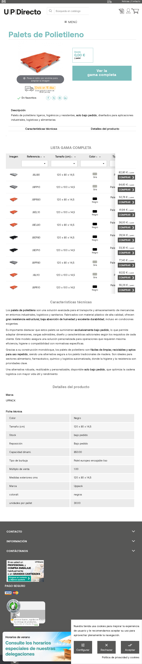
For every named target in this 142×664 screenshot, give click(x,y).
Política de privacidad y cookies (120, 657)
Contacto (135, 1)
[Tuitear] (54, 99)
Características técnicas (41, 128)
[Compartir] (48, 99)
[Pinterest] (60, 99)
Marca (10, 394)
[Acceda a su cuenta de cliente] (129, 11)
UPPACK (10, 400)
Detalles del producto (105, 128)
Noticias (126, 1)
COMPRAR (125, 177)
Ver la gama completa (101, 72)
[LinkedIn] (65, 99)
